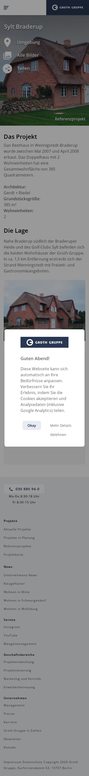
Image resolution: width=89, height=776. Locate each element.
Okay (31, 425)
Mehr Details (60, 425)
